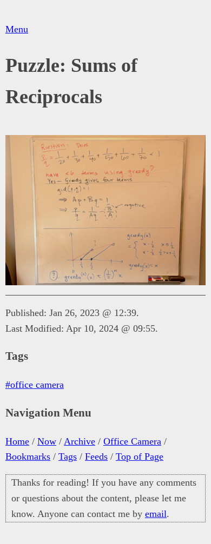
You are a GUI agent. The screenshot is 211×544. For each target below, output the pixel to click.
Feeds (96, 456)
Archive (79, 441)
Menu (16, 29)
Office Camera (132, 441)
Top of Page (139, 456)
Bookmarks (27, 456)
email (156, 513)
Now (46, 441)
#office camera (34, 384)
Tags (67, 456)
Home (17, 441)
